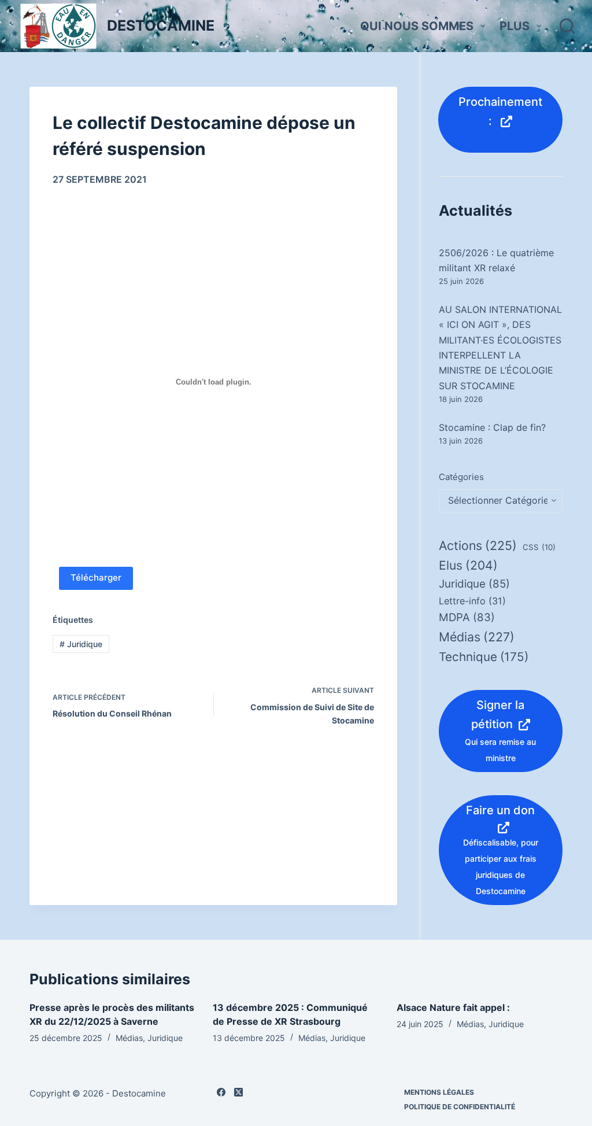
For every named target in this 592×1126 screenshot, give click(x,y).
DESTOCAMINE (160, 25)
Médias (477, 636)
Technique (483, 656)
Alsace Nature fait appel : (453, 1007)
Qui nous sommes (416, 26)
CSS (539, 547)
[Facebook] (221, 1092)
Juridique (81, 644)
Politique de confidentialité (459, 1106)
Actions (478, 545)
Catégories (461, 476)
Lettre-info (472, 601)
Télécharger (96, 577)
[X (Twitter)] (238, 1092)
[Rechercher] (567, 26)
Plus (515, 26)
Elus (468, 565)
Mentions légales (439, 1092)
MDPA (467, 617)
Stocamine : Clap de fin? (492, 427)
